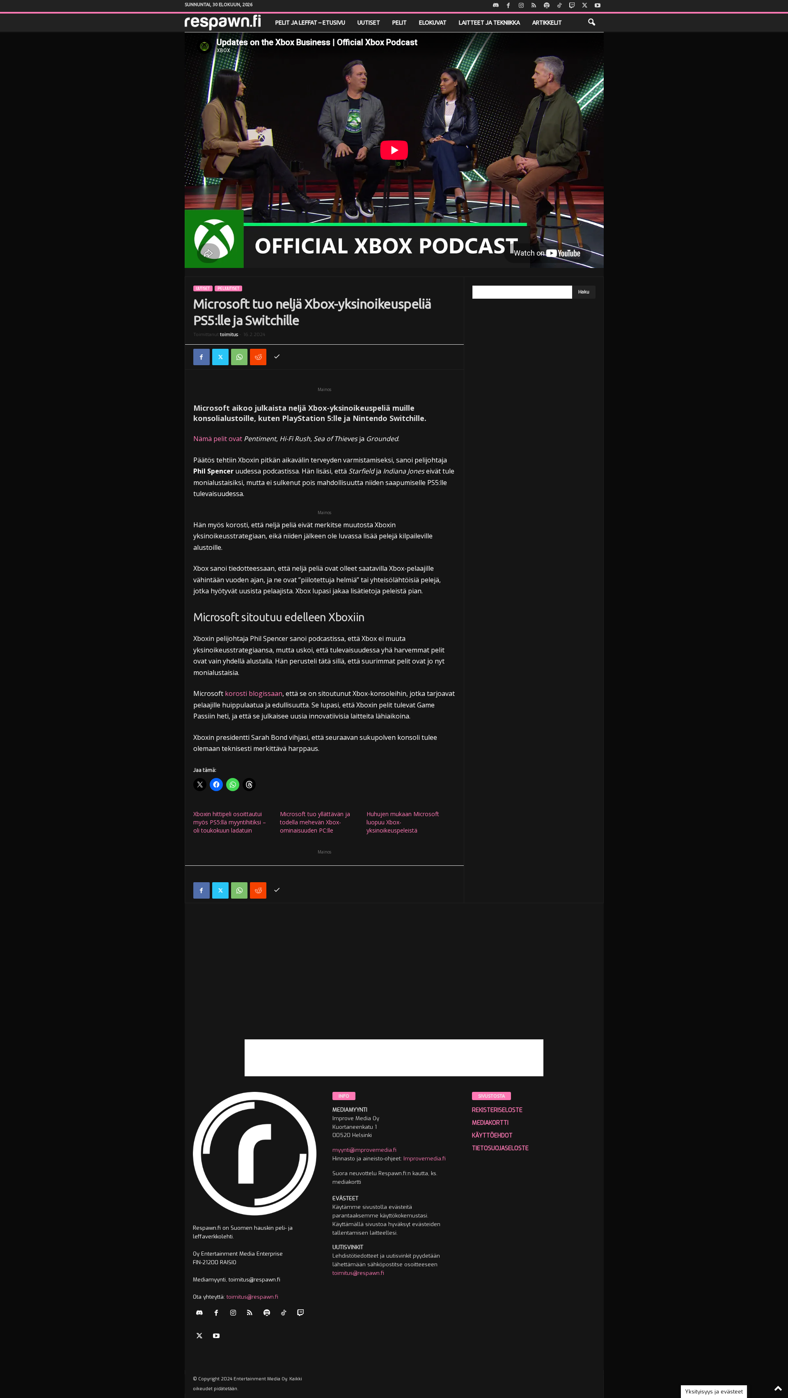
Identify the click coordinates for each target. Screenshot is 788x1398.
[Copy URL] (277, 357)
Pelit (399, 22)
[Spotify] (547, 6)
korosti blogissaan (253, 693)
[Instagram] (521, 6)
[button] (591, 23)
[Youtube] (597, 6)
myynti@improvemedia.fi (364, 1149)
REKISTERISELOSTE (497, 1110)
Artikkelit (547, 22)
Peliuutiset (228, 288)
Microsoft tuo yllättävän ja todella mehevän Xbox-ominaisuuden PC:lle (315, 822)
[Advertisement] (394, 981)
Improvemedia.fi (424, 1158)
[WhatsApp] (239, 357)
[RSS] (534, 6)
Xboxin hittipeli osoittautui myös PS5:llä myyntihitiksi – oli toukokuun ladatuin (229, 822)
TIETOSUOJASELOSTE (500, 1148)
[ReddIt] (258, 357)
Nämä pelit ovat (217, 438)
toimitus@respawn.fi (252, 1296)
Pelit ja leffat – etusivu (310, 22)
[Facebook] (508, 6)
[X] (585, 6)
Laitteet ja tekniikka (489, 22)
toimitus (229, 335)
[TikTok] (559, 6)
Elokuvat (433, 22)
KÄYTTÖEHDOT (492, 1135)
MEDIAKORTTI (490, 1123)
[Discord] (496, 6)
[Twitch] (572, 6)
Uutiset (368, 22)
